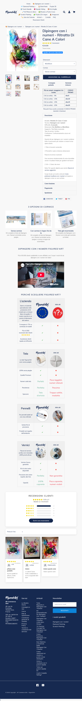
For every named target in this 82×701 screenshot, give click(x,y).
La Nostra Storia (25, 604)
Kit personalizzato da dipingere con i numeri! (41, 613)
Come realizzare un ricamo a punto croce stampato (41, 655)
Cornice (45, 68)
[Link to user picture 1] (14, 548)
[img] (11, 561)
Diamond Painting (59, 624)
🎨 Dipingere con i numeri (14, 27)
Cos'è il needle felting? (41, 674)
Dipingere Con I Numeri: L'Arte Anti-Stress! (41, 621)
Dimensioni (46, 60)
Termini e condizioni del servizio (26, 629)
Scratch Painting (58, 626)
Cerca (24, 611)
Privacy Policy (24, 624)
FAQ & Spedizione (25, 614)
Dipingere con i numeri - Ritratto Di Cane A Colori (41, 27)
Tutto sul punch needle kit (41, 668)
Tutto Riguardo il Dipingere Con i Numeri (41, 605)
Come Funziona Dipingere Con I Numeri (41, 636)
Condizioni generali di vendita (25, 619)
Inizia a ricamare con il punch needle (41, 663)
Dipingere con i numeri (60, 622)
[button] (47, 43)
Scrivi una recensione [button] (41, 521)
